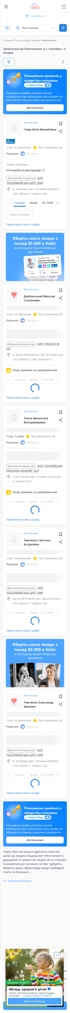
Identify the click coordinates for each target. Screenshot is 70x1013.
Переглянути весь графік (23, 224)
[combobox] (35, 28)
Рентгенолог (31, 122)
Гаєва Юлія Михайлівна (40, 129)
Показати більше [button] (19, 881)
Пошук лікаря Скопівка (27, 40)
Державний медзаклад (21, 178)
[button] (61, 131)
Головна (8, 40)
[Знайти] (63, 28)
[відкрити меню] (64, 7)
